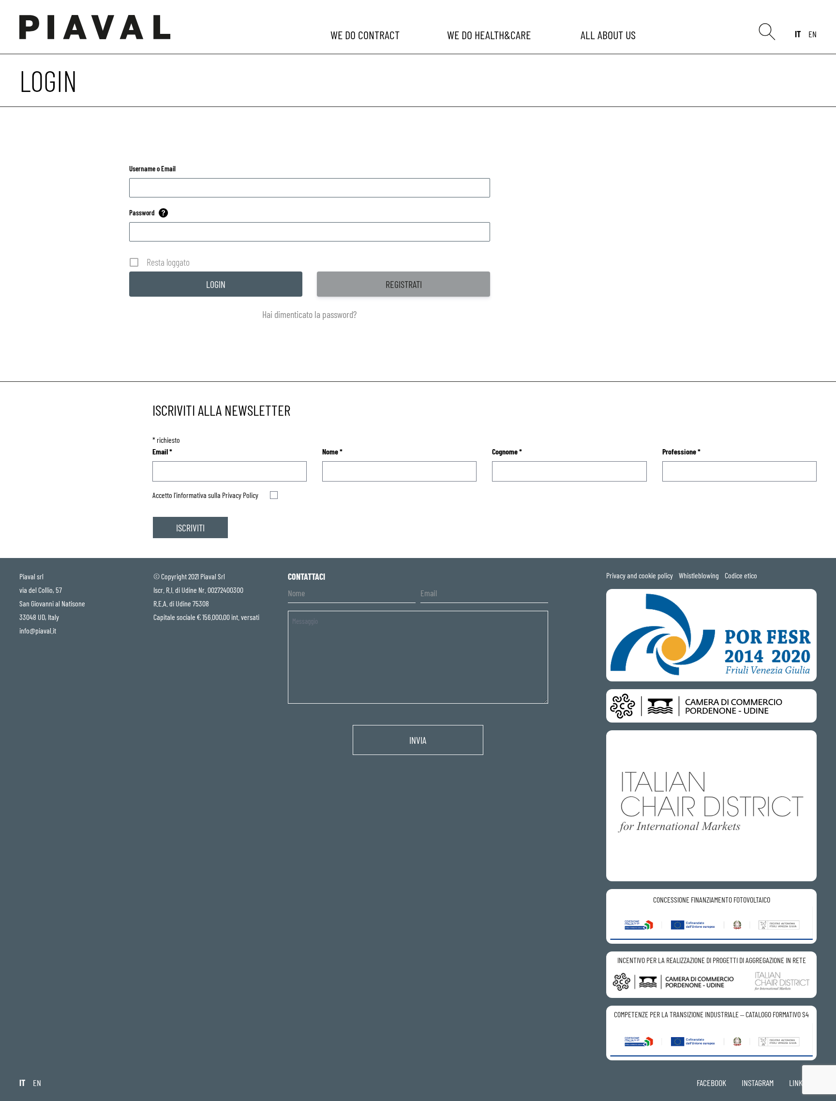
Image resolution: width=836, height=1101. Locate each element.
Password (142, 212)
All (610, 35)
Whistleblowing (699, 575)
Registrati (404, 284)
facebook (711, 1082)
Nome (332, 451)
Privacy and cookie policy (639, 575)
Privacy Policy (240, 494)
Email (162, 451)
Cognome (507, 451)
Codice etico (741, 575)
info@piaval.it (37, 630)
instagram (758, 1082)
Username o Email (152, 168)
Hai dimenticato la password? (309, 314)
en (812, 34)
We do (366, 35)
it (798, 34)
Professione (681, 451)
